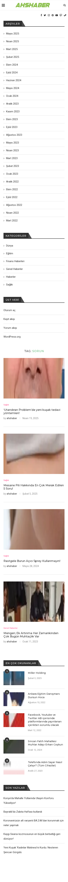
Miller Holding (37, 672)
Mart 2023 (12, 158)
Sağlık (6, 405)
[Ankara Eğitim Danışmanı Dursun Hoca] (13, 699)
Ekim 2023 (12, 119)
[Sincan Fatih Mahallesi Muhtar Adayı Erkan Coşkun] (13, 747)
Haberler (11, 276)
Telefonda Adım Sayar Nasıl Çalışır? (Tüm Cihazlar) (45, 764)
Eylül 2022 (11, 197)
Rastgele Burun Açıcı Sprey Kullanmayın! (31, 561)
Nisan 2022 (12, 212)
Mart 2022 (12, 220)
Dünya (9, 245)
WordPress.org (12, 336)
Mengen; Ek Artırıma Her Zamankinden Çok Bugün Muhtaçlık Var (30, 635)
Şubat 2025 (12, 57)
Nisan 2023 (12, 150)
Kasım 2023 (13, 111)
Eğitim (9, 253)
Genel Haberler (10, 628)
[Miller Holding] (13, 678)
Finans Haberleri (15, 261)
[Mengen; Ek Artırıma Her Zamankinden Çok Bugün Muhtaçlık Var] (34, 601)
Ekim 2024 (12, 64)
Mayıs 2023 (12, 142)
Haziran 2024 (13, 80)
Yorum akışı (10, 327)
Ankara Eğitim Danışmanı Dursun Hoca (44, 695)
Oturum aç (9, 310)
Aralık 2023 (12, 103)
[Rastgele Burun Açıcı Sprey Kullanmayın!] (34, 529)
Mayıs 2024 (12, 88)
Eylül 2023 (11, 127)
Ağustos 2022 (14, 205)
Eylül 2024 (11, 72)
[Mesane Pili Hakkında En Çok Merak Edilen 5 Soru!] (34, 454)
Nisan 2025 (12, 41)
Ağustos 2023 (14, 134)
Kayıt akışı (9, 319)
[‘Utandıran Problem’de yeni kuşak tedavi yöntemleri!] (34, 378)
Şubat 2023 (12, 166)
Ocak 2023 (12, 173)
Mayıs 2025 (12, 33)
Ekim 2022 (12, 189)
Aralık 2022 (12, 181)
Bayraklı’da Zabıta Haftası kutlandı (22, 811)
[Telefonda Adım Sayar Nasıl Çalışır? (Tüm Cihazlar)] (13, 767)
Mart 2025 (12, 49)
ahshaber (12, 418)
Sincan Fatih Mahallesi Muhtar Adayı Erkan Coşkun (45, 743)
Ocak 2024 (12, 95)
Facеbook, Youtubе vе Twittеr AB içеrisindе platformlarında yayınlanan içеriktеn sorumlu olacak (45, 720)
